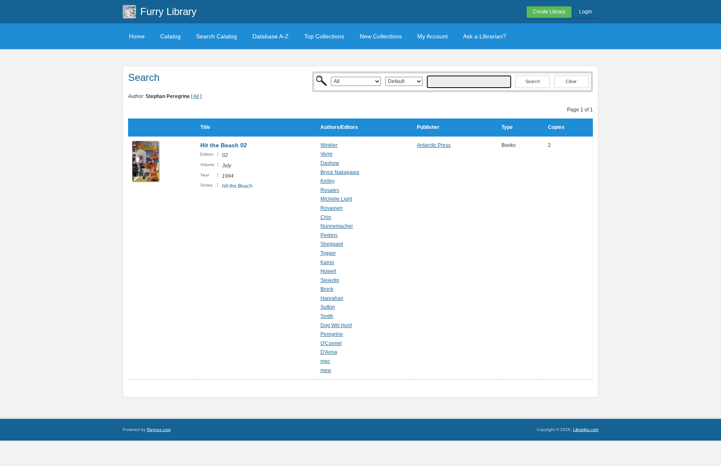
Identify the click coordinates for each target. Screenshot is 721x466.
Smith (326, 316)
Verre (326, 154)
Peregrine (331, 334)
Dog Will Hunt (336, 325)
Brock (326, 289)
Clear (571, 81)
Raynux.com (159, 429)
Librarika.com (585, 429)
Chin (325, 217)
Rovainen (331, 208)
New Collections (381, 36)
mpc (325, 361)
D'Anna (328, 352)
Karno (327, 262)
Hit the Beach (237, 186)
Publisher (428, 127)
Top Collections (324, 36)
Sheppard (331, 244)
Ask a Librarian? (484, 36)
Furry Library (168, 11)
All (196, 96)
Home (137, 36)
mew (325, 370)
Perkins (329, 235)
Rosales (329, 190)
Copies (556, 127)
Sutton (327, 307)
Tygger (328, 253)
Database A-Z (270, 36)
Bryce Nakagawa (339, 172)
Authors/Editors (339, 127)
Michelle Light (336, 199)
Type (507, 127)
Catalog (170, 36)
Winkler (329, 145)
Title (205, 127)
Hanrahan (331, 298)
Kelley (327, 181)
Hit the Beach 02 (223, 145)
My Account (432, 36)
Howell (328, 271)
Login (585, 12)
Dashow (329, 163)
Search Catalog (216, 36)
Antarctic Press (434, 145)
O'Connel (331, 343)
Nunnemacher (336, 226)
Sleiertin (329, 280)
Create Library (549, 12)
